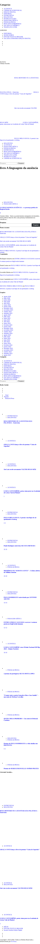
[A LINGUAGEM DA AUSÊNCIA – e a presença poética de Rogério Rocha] (9, 199)
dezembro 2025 (8, 308)
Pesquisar (3, 222)
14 (5, 602)
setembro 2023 (8, 353)
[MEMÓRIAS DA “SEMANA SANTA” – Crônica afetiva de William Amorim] (11, 564)
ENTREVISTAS (9, 15)
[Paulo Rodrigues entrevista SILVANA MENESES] (11, 539)
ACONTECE (8, 8)
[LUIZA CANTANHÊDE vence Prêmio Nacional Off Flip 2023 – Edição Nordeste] (11, 642)
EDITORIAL (8, 13)
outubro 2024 (8, 331)
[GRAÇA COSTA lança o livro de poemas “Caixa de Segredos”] (11, 439)
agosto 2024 (7, 335)
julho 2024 (7, 336)
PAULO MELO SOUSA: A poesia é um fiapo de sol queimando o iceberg (19, 139)
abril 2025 (7, 321)
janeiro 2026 (7, 306)
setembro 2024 (8, 333)
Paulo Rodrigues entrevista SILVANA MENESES (19, 546)
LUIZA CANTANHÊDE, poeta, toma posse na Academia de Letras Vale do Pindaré (19, 123)
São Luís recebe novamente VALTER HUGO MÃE (15, 241)
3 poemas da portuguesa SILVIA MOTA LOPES (19, 673)
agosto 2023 (7, 355)
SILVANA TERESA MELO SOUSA (11, 286)
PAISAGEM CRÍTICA (11, 20)
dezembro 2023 (8, 348)
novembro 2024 (8, 330)
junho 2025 (7, 318)
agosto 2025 (7, 315)
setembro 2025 (8, 313)
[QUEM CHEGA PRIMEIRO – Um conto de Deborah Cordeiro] (11, 713)
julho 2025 (7, 316)
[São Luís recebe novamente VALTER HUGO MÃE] (11, 462)
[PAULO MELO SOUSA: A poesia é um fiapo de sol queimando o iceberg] (11, 510)
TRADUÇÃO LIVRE (10, 27)
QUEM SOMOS (9, 35)
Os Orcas (14, 941)
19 (5, 576)
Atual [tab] (6, 395)
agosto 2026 (7, 296)
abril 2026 (7, 303)
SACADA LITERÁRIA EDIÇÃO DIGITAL (17, 38)
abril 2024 (7, 342)
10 (5, 652)
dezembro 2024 (8, 328)
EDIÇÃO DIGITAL (10, 12)
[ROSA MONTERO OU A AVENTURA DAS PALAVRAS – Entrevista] (11, 414)
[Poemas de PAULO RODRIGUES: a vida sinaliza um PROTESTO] (11, 736)
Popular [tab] (6, 397)
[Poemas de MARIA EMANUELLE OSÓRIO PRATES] (11, 763)
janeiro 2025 (7, 326)
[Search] (0, 161)
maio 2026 (7, 301)
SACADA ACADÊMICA (11, 25)
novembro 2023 (8, 350)
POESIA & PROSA (10, 22)
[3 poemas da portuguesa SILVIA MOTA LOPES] (11, 668)
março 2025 (7, 323)
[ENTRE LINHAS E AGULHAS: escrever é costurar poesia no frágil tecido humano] (11, 617)
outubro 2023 (8, 352)
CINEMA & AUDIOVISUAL (13, 10)
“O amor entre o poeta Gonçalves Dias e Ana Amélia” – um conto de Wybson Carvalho (21, 696)
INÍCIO (6, 927)
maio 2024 (7, 340)
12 (5, 627)
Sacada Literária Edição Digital (13, 930)
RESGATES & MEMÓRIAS (12, 24)
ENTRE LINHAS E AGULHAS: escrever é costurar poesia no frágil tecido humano (20, 623)
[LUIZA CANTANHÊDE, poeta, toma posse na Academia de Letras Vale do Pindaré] (11, 486)
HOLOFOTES (8, 17)
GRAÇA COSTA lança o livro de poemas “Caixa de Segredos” (19, 93)
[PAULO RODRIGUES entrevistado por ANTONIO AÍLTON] (11, 590)
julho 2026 (7, 298)
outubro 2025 (8, 311)
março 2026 (7, 305)
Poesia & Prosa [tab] (9, 398)
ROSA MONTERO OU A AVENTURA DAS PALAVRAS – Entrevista (18, 422)
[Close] (0, 1)
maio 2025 (7, 320)
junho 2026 (7, 300)
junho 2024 (7, 338)
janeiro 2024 (7, 347)
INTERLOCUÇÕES (10, 19)
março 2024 (7, 343)
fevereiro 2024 (8, 345)
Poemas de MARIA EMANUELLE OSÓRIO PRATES (21, 768)
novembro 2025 (8, 310)
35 (5, 549)
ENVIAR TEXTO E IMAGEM (13, 37)
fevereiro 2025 (8, 325)
